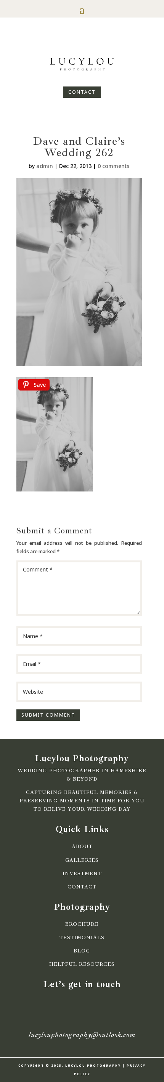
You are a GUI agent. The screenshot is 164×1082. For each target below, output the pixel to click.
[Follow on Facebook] (69, 40)
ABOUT (82, 847)
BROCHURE (82, 924)
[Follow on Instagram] (82, 40)
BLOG (82, 951)
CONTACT (82, 92)
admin (44, 166)
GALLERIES (82, 860)
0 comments (113, 166)
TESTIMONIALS (82, 938)
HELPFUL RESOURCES (82, 964)
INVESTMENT (82, 874)
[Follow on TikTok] (95, 40)
